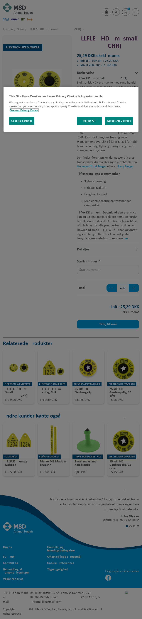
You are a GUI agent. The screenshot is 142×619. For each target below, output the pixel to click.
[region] (71, 109)
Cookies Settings (21, 120)
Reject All (89, 120)
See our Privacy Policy (24, 109)
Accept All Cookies (119, 120)
